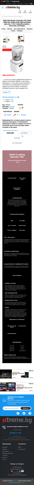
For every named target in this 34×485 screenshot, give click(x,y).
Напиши (23, 115)
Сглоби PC (5, 455)
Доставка (9, 3)
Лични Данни (21, 449)
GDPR (19, 447)
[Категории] (3, 7)
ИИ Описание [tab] (17, 143)
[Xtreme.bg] (13, 7)
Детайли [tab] (24, 133)
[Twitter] (24, 413)
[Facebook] (18, 413)
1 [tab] (14, 43)
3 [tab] (19, 43)
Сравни (5, 92)
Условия (14, 3)
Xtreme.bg (15, 480)
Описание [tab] (10, 133)
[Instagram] (29, 413)
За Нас (4, 459)
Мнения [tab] (18, 137)
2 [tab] (17, 43)
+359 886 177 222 (15, 433)
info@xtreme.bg (15, 1)
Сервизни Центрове (7, 453)
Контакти (27, 3)
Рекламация (20, 3)
